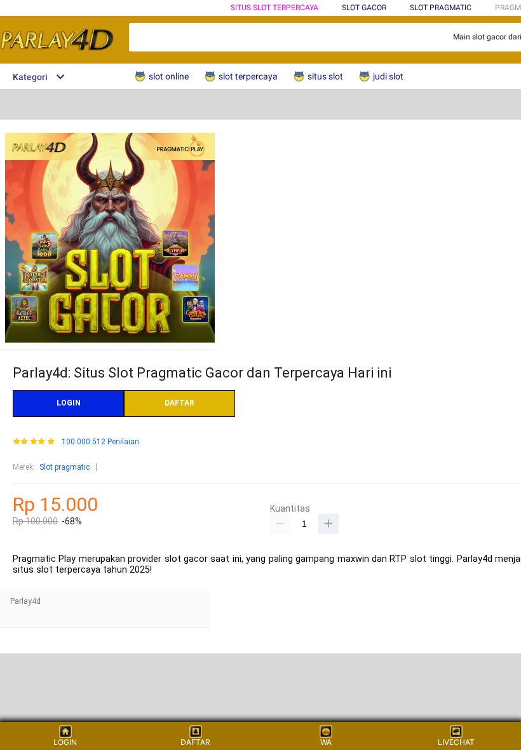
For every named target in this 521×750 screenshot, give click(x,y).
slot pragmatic (440, 7)
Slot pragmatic (64, 467)
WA (326, 742)
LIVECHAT (456, 742)
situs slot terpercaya (274, 7)
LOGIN (69, 403)
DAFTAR (179, 403)
